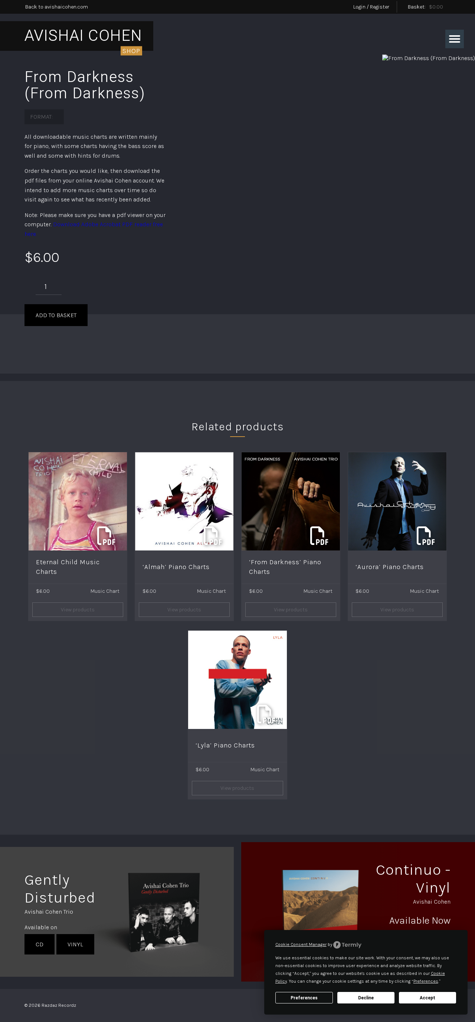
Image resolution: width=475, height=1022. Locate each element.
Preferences (304, 997)
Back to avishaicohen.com (56, 7)
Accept (427, 997)
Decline (366, 997)
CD (39, 944)
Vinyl (75, 944)
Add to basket (56, 315)
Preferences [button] (425, 981)
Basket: (425, 7)
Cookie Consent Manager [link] (301, 944)
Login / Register (371, 7)
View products (78, 610)
